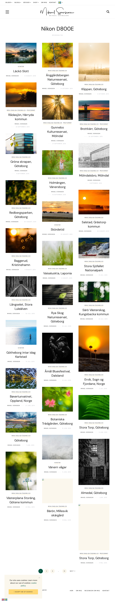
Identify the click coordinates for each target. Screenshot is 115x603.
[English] (3, 599)
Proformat (31, 110)
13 (64, 571)
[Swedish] (60, 2)
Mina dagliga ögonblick (57, 70)
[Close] (39, 577)
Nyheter (21, 66)
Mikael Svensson (12, 76)
